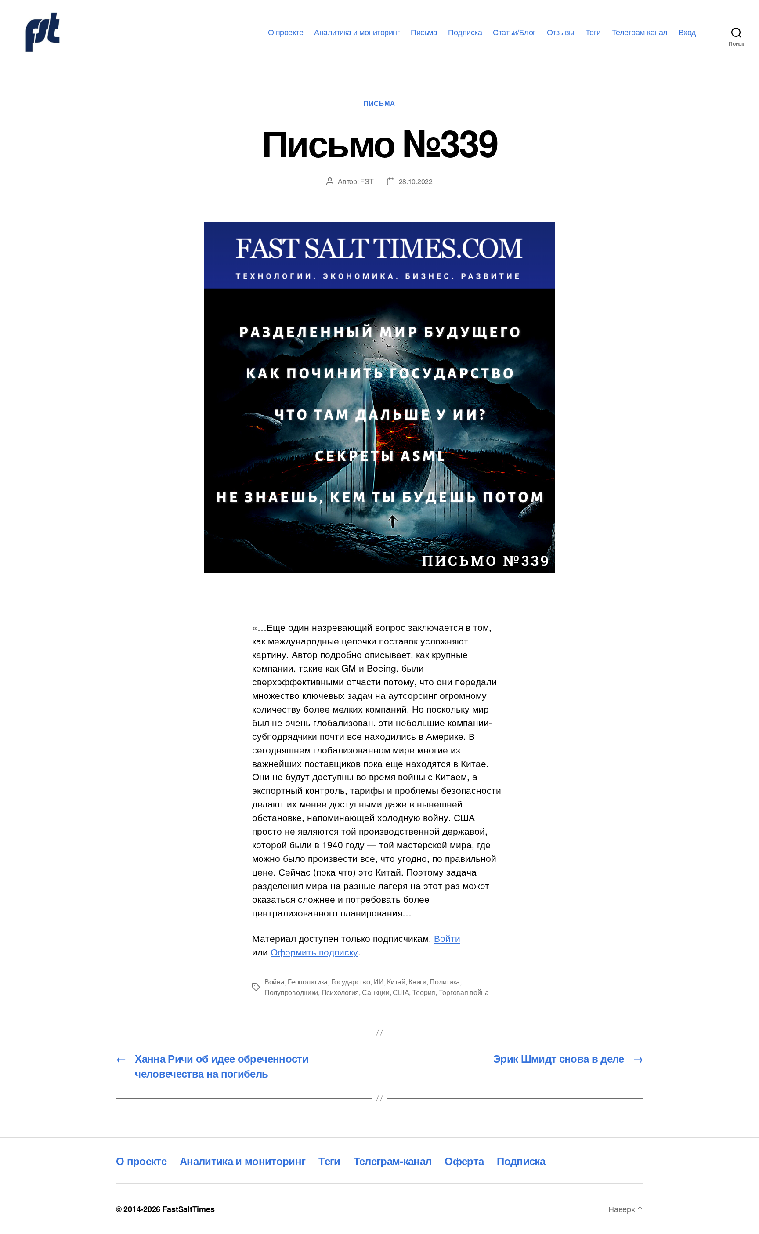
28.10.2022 (416, 181)
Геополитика (308, 982)
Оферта (464, 1160)
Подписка (465, 32)
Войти (447, 937)
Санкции (375, 992)
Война (274, 982)
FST (366, 181)
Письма (424, 32)
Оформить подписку (314, 951)
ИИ (378, 982)
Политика (445, 982)
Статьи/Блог (514, 32)
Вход (687, 32)
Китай (396, 982)
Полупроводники (291, 992)
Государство (350, 982)
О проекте (286, 32)
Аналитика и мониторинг (357, 32)
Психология (340, 992)
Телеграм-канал (640, 32)
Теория (423, 992)
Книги (417, 982)
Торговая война (464, 992)
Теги (593, 32)
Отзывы (561, 32)
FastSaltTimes (189, 1209)
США (401, 992)
